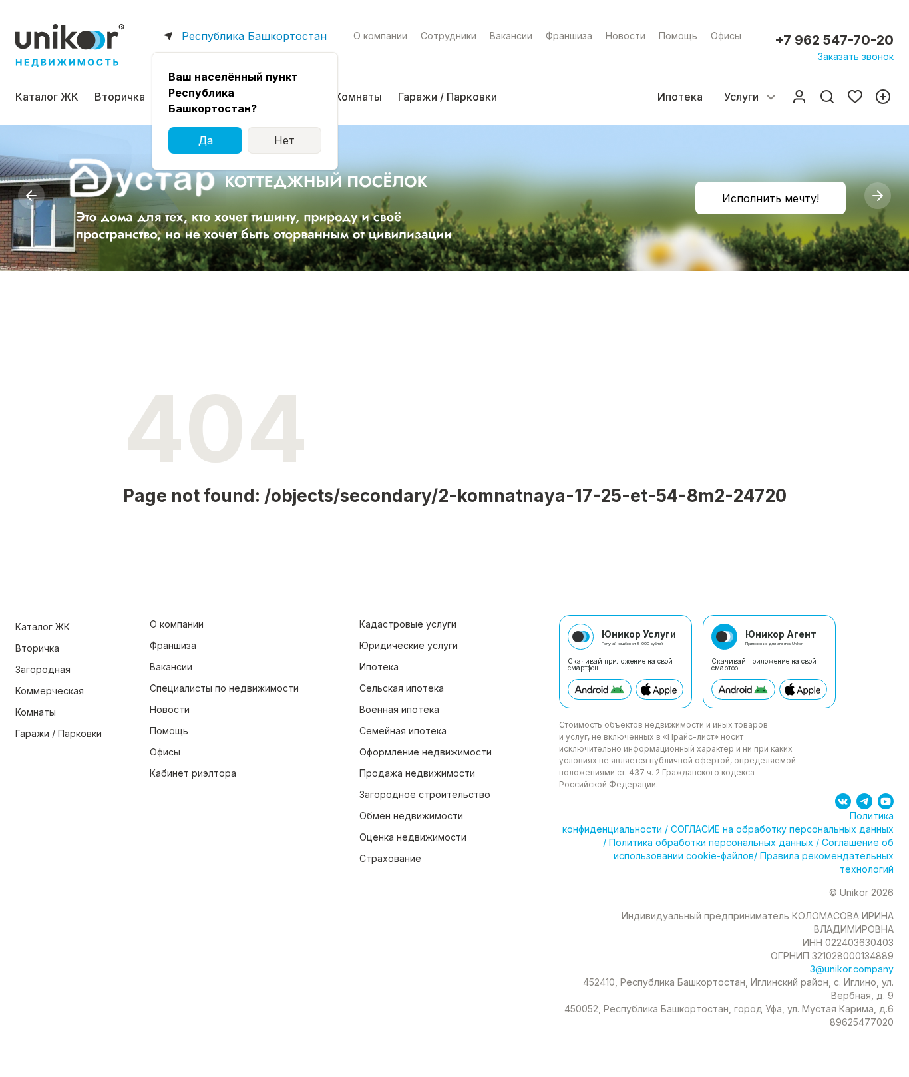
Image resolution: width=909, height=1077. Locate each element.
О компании (380, 35)
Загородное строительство (424, 794)
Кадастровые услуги (407, 624)
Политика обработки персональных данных (711, 842)
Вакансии (511, 35)
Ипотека (680, 96)
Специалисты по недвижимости (224, 688)
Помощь (678, 35)
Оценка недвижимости (412, 837)
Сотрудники (448, 35)
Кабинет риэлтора (193, 773)
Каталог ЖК (47, 96)
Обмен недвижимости (411, 815)
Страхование (390, 858)
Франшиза (569, 35)
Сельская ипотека (401, 688)
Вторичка (119, 96)
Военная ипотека (399, 709)
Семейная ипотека (403, 730)
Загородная (43, 669)
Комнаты (358, 96)
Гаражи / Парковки (447, 96)
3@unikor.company (852, 968)
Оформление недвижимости (425, 751)
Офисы (726, 35)
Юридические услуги (408, 645)
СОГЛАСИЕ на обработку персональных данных (781, 829)
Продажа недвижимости (417, 773)
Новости (625, 35)
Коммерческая (49, 690)
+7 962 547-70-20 (834, 40)
